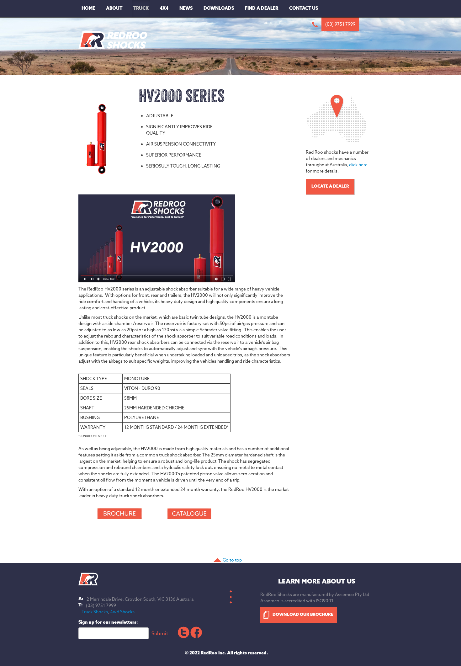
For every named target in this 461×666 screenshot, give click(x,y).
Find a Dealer (261, 8)
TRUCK (141, 8)
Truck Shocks (95, 612)
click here (358, 165)
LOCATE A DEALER (330, 186)
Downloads (219, 8)
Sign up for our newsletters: (108, 622)
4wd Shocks (122, 612)
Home (88, 8)
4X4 (164, 8)
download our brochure (303, 614)
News (186, 8)
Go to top (232, 560)
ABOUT (114, 8)
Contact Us (303, 8)
